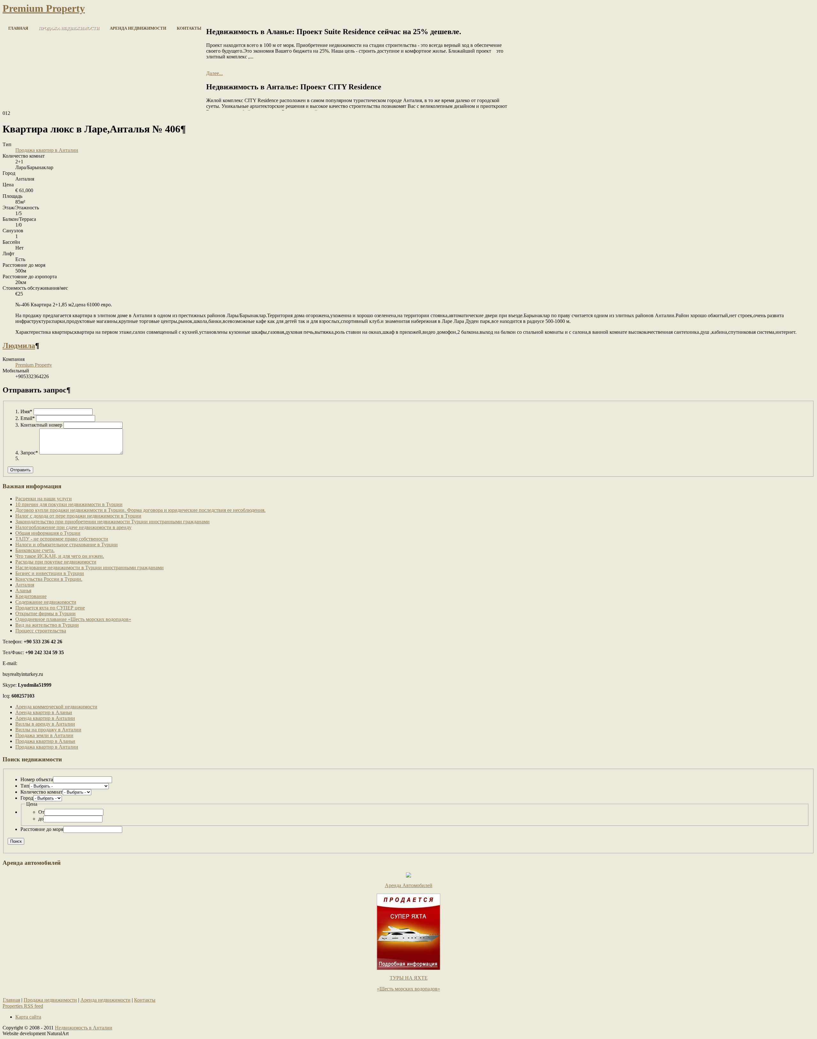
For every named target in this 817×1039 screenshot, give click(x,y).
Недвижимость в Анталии (83, 1027)
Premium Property (33, 365)
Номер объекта (36, 779)
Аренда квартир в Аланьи (43, 712)
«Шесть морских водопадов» (408, 988)
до (40, 818)
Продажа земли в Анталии (44, 735)
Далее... (214, 73)
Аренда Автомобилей (408, 885)
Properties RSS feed (23, 1006)
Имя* (26, 411)
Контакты (144, 1000)
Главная (11, 1000)
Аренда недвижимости (105, 1000)
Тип (24, 786)
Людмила (19, 345)
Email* (27, 418)
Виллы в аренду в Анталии (45, 724)
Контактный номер (41, 425)
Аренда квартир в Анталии (45, 718)
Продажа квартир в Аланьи (45, 741)
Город (26, 798)
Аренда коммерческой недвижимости (56, 706)
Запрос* (29, 452)
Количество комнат (41, 792)
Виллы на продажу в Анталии (48, 729)
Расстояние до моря (41, 829)
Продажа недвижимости (50, 1000)
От (41, 812)
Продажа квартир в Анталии (46, 150)
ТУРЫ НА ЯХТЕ (409, 978)
